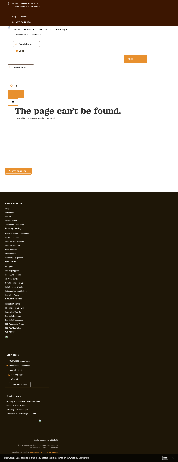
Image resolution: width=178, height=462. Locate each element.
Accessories (20, 34)
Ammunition (43, 29)
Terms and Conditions (49, 448)
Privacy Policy (35, 448)
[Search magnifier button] (16, 44)
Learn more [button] (84, 458)
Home (17, 29)
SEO (44, 452)
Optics (35, 34)
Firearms (28, 29)
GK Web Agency (36, 452)
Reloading (60, 29)
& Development (52, 452)
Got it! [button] (165, 458)
